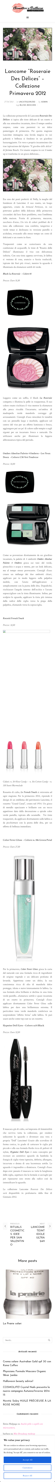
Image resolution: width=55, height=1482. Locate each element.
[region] (27, 1458)
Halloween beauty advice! (18, 1381)
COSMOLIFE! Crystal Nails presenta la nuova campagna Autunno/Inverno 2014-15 (26, 1391)
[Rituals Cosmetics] (27, 1294)
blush (23, 105)
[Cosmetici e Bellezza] (27, 8)
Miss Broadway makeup (24, 1433)
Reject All (27, 1475)
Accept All (27, 1460)
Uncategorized (27, 102)
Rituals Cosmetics (13, 1323)
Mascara (31, 105)
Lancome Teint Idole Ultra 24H (38, 1234)
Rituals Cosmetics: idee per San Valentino (17, 1236)
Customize (28, 1467)
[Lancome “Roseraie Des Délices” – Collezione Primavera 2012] (27, 44)
